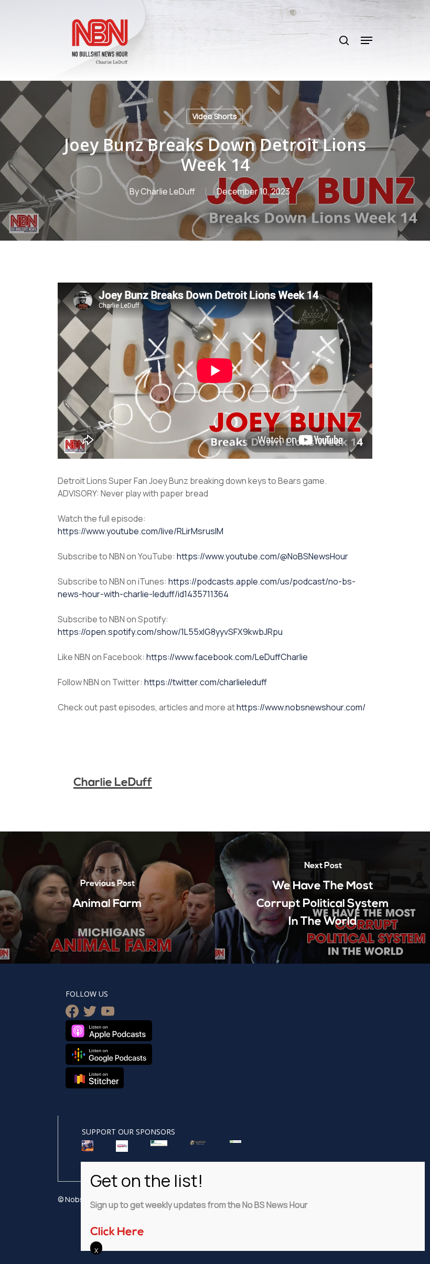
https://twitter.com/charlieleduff (205, 682)
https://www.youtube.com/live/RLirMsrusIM (140, 531)
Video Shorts (214, 116)
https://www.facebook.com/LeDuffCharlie (227, 657)
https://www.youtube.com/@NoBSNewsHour (262, 556)
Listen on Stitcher (95, 1077)
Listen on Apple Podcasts (109, 1030)
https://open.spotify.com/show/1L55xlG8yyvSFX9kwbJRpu (170, 632)
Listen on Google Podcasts (109, 1054)
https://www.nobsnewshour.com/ (301, 707)
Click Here (117, 1232)
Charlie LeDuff (168, 191)
